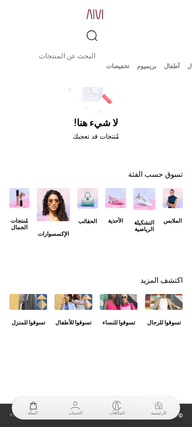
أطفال (172, 66)
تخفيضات (118, 66)
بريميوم (147, 66)
